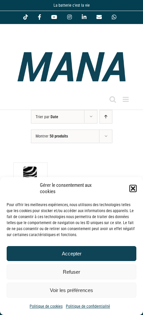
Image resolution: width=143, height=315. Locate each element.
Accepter (71, 253)
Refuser (71, 272)
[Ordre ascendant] (105, 117)
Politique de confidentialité (88, 306)
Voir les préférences (71, 290)
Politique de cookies (46, 306)
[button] (133, 188)
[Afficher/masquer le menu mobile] (126, 99)
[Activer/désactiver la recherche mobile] (112, 99)
